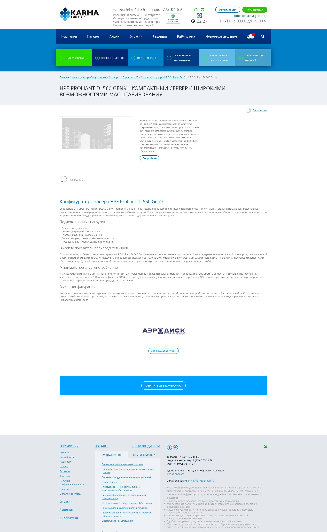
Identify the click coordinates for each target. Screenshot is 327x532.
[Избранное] (175, 447)
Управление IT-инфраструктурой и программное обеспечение (121, 488)
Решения (67, 510)
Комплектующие (144, 455)
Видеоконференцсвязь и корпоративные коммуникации (124, 497)
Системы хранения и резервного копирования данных (128, 471)
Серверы (114, 77)
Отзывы (64, 466)
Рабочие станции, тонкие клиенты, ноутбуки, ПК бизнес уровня (127, 514)
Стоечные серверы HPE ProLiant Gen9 (163, 77)
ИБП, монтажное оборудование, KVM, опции (127, 503)
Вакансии (65, 471)
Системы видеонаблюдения (117, 520)
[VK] (169, 447)
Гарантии (65, 489)
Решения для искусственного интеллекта (124, 507)
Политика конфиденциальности (72, 482)
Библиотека (69, 518)
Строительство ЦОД (113, 482)
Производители (146, 446)
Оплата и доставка (70, 493)
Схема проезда (175, 474)
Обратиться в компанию (163, 385)
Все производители (163, 351)
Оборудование (111, 455)
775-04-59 (167, 9)
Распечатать (260, 110)
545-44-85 (129, 9)
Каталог (102, 446)
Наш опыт (65, 461)
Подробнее (149, 158)
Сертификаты (67, 457)
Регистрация (255, 9)
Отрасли (66, 502)
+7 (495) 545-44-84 (184, 463)
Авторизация (227, 9)
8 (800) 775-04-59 (202, 460)
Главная (64, 77)
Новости (64, 452)
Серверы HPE (130, 77)
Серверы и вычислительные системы (122, 464)
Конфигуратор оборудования (89, 77)
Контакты (65, 476)
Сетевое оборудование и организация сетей (127, 477)
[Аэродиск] (163, 331)
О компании (69, 446)
